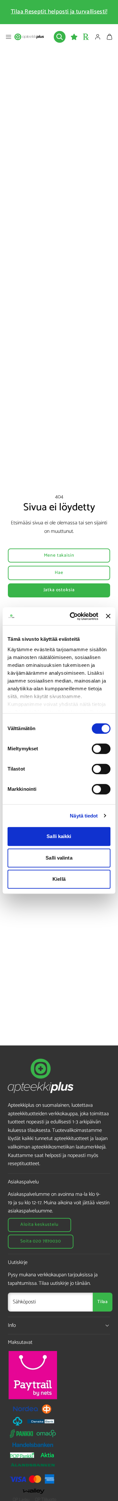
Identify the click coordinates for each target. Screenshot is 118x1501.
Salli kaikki (59, 836)
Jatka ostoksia (59, 590)
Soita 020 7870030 (40, 1241)
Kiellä (59, 879)
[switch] (101, 748)
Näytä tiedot (84, 815)
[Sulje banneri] (108, 616)
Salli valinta (59, 858)
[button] (8, 37)
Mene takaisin (59, 555)
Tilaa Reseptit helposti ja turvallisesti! (59, 12)
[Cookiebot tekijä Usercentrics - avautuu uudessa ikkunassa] (73, 616)
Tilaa (102, 1302)
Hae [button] (59, 573)
